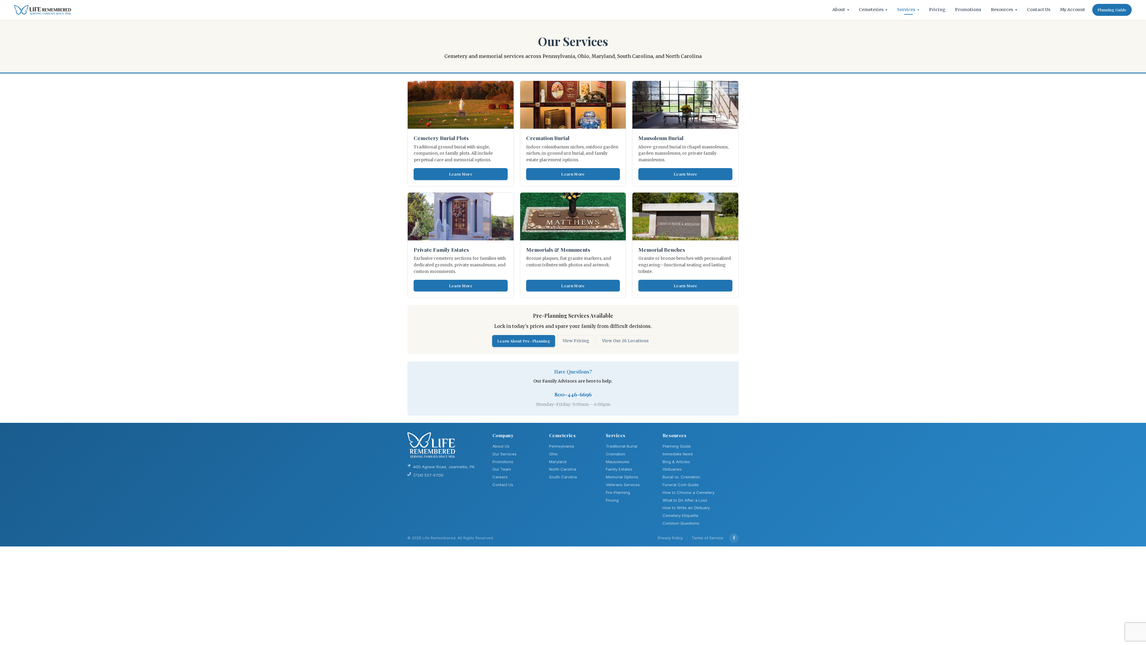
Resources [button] (1004, 9)
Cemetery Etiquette (680, 515)
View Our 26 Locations (625, 340)
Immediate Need (678, 454)
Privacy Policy (670, 538)
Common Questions (681, 523)
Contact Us (1038, 9)
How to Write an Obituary (686, 507)
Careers (500, 476)
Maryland (557, 461)
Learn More (460, 173)
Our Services (504, 454)
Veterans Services (623, 484)
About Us (500, 446)
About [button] (840, 9)
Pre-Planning (618, 492)
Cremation (615, 454)
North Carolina (562, 469)
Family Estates (619, 469)
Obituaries (672, 469)
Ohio (553, 454)
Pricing (937, 9)
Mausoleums (617, 461)
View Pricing (576, 340)
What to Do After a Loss (685, 500)
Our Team (501, 469)
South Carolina (563, 476)
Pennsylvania (561, 446)
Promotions (968, 9)
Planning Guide (1112, 9)
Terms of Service (707, 538)
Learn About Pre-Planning (523, 340)
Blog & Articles (676, 461)
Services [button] (908, 9)
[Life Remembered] (42, 10)
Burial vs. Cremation (681, 476)
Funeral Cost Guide (681, 484)
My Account (1072, 9)
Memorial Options (622, 476)
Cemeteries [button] (873, 9)
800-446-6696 (573, 394)
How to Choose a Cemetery (688, 492)
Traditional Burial (621, 446)
